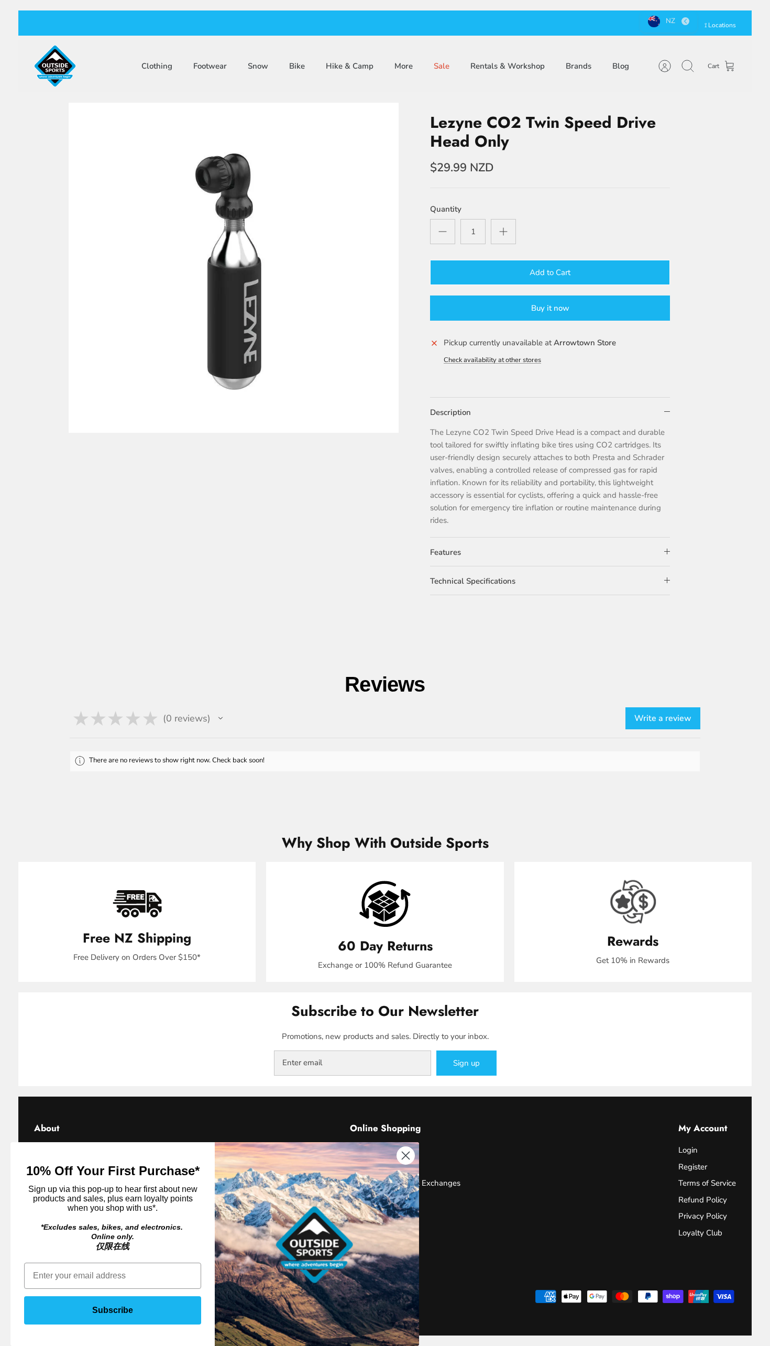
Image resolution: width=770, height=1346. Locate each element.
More (403, 66)
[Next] (545, 23)
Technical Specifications (472, 581)
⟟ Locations (720, 25)
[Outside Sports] (55, 66)
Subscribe (112, 1310)
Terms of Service (707, 1183)
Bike (297, 66)
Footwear (210, 66)
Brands (578, 66)
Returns (430, 23)
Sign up (466, 1063)
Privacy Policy (702, 1216)
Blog (620, 66)
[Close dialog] (406, 1155)
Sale (441, 66)
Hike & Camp (349, 66)
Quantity (445, 209)
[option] (234, 268)
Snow (258, 66)
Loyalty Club (700, 1233)
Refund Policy (702, 1200)
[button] (220, 718)
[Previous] (225, 23)
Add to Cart (550, 272)
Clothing (156, 66)
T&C (457, 23)
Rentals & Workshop (507, 66)
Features (445, 552)
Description (450, 412)
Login (688, 1150)
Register (692, 1167)
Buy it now (550, 308)
